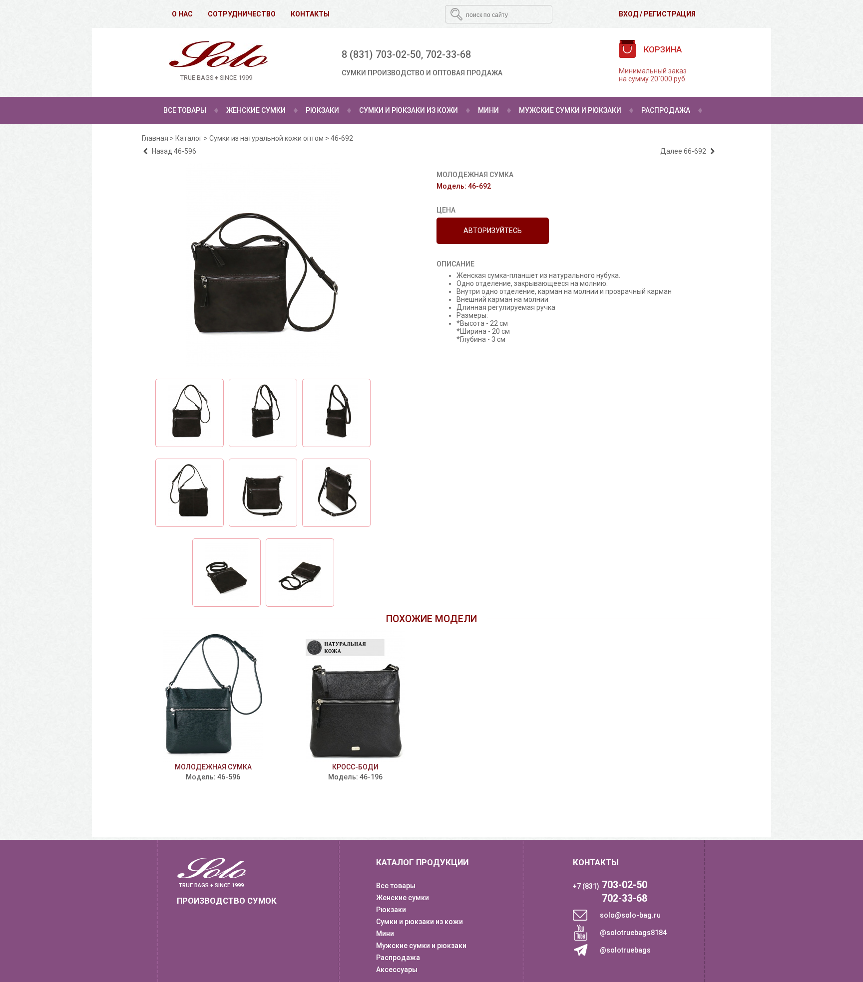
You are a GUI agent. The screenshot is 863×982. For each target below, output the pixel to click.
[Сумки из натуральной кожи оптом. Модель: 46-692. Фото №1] (263, 365)
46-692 (342, 138)
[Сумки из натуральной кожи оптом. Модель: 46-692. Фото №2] (189, 413)
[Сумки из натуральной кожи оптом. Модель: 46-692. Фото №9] (300, 572)
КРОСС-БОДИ (355, 767)
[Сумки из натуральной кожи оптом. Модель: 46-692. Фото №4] (336, 413)
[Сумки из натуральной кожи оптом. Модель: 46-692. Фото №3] (263, 413)
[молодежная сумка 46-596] (213, 696)
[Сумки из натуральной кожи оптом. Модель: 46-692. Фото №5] (189, 492)
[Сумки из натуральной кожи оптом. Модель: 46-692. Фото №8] (226, 572)
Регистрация (670, 14)
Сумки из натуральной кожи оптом (266, 138)
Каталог (188, 138)
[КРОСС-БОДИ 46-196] (355, 696)
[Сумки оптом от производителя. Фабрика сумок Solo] (216, 62)
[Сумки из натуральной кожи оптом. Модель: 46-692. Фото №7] (336, 492)
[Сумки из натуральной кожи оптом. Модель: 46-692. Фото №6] (263, 492)
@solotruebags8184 (633, 933)
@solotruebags (625, 950)
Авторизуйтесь (492, 231)
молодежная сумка (213, 767)
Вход (628, 14)
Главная (155, 138)
